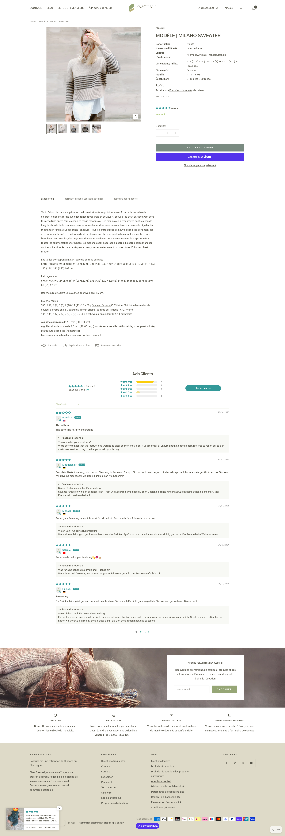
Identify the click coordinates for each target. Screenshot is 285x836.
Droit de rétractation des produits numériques (170, 773)
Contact (105, 766)
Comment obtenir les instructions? (84, 199)
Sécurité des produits (126, 199)
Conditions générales (163, 807)
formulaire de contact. (242, 730)
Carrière (105, 771)
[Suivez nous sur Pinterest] (243, 763)
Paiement (106, 782)
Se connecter (108, 787)
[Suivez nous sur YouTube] (251, 763)
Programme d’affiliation (114, 803)
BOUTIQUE (36, 7)
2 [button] (141, 632)
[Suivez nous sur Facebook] (227, 763)
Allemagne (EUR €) (208, 8)
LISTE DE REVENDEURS (71, 7)
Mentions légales (160, 761)
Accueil (33, 21)
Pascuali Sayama (101, 305)
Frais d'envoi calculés (180, 90)
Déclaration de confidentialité (167, 786)
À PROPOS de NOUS (100, 7)
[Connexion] (247, 8)
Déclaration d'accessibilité (165, 796)
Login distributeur (111, 797)
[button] (163, 108)
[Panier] (253, 8)
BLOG (50, 7)
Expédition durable (79, 345)
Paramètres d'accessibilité (166, 802)
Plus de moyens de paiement (200, 165)
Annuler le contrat (161, 781)
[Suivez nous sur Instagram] (235, 763)
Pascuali (160, 28)
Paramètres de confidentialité (167, 791)
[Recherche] (241, 8)
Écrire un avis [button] (203, 388)
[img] (63, 412)
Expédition (107, 776)
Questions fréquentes (113, 761)
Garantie (52, 345)
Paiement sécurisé (111, 345)
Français (228, 8)
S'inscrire (106, 792)
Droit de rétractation (162, 766)
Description (47, 199)
